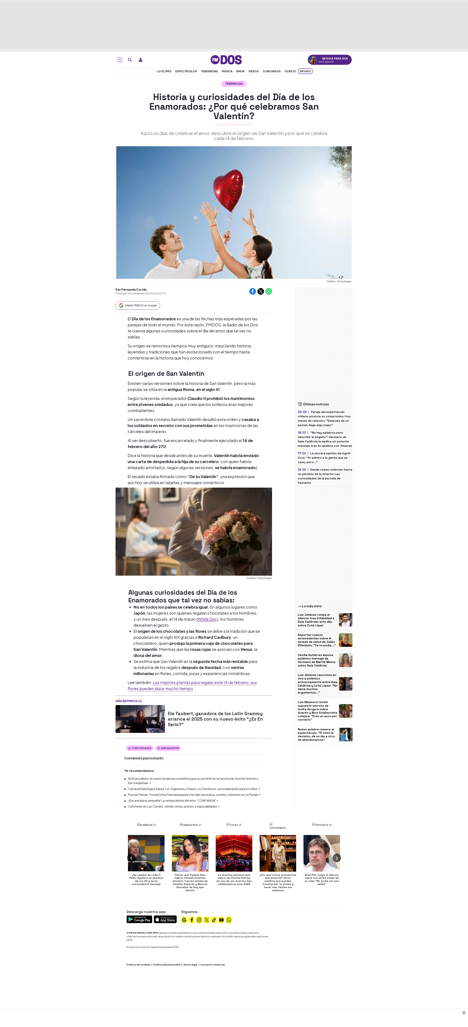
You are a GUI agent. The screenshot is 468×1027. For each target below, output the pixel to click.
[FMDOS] (226, 59)
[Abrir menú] (119, 59)
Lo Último (164, 71)
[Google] (184, 919)
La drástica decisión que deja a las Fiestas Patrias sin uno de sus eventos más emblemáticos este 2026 (234, 879)
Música (227, 71)
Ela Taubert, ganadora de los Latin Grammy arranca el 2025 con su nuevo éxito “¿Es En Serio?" (215, 719)
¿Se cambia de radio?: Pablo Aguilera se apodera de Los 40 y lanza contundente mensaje (146, 879)
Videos (253, 71)
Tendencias (209, 71)
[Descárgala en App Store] (165, 919)
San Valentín (170, 748)
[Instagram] (199, 919)
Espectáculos (186, 71)
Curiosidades (142, 748)
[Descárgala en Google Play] (139, 919)
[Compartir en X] (260, 291)
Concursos (272, 71)
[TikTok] (214, 919)
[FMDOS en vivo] (313, 60)
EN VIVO (305, 71)
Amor (240, 71)
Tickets (290, 71)
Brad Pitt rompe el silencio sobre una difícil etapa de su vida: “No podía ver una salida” (322, 879)
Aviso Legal (190, 964)
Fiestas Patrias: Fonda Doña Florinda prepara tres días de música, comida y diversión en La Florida (193, 795)
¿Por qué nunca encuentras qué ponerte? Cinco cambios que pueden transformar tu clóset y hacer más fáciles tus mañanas (278, 882)
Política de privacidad (166, 964)
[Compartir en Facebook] (252, 291)
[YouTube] (221, 919)
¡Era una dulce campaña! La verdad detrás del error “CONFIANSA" (172, 800)
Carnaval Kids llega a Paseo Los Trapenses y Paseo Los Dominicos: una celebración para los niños (193, 789)
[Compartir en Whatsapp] (268, 291)
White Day (207, 619)
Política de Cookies (138, 964)
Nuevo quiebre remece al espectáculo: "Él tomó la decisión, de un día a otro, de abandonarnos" (316, 734)
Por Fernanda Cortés (131, 289)
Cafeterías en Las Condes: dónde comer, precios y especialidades (172, 806)
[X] (206, 919)
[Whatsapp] (229, 919)
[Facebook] (192, 919)
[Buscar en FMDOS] (130, 60)
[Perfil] (140, 60)
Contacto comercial (212, 964)
